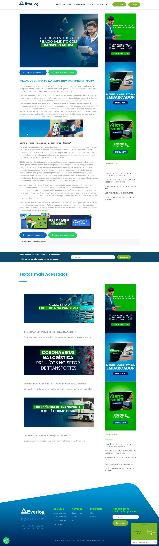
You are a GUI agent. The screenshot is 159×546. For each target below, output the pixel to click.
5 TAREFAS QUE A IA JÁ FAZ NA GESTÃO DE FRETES (120, 187)
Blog (108, 4)
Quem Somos (77, 513)
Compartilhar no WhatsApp (64, 72)
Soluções (67, 4)
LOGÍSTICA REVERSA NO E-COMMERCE (119, 193)
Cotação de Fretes (60, 521)
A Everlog (91, 4)
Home (58, 4)
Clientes (74, 517)
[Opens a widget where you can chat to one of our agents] (144, 533)
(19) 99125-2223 (34, 519)
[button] (6, 540)
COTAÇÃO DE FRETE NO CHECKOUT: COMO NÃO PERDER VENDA (118, 174)
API (73, 521)
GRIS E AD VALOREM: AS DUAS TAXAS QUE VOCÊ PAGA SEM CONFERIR (120, 181)
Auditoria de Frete (60, 513)
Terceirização (79, 4)
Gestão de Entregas (60, 517)
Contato (100, 4)
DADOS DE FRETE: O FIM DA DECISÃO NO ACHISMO (120, 198)
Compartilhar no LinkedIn (34, 72)
